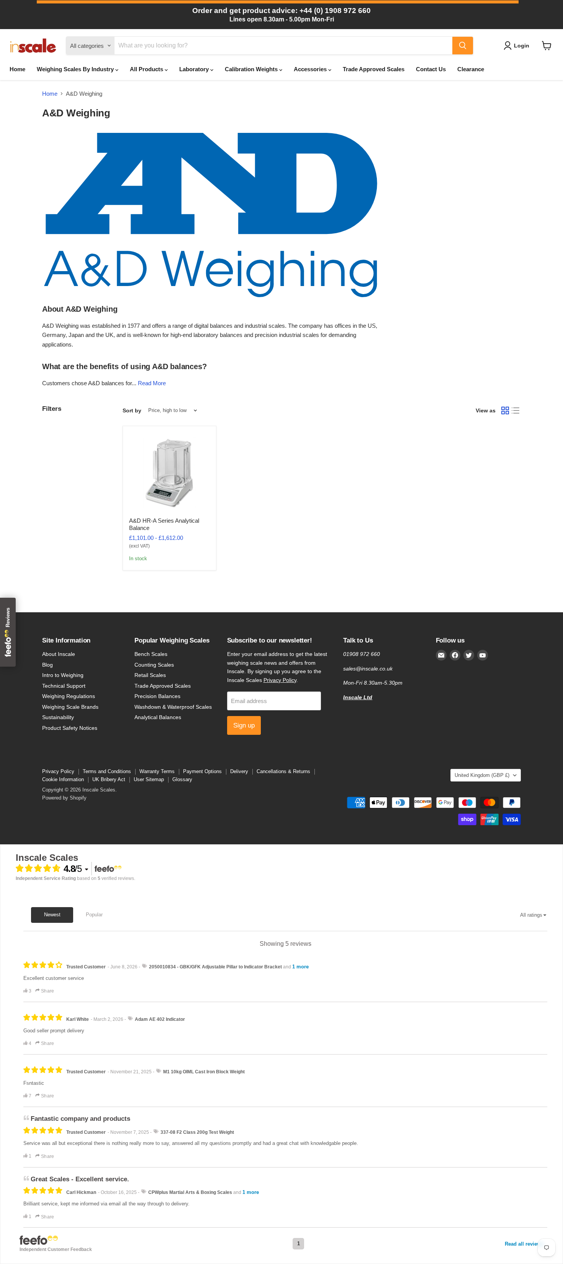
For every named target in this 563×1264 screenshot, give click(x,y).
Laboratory (194, 69)
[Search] (462, 45)
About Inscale (58, 654)
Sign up (244, 725)
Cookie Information (63, 779)
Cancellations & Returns (283, 771)
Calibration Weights (252, 69)
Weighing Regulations (68, 696)
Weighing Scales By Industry (76, 69)
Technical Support (63, 686)
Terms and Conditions (107, 771)
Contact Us (431, 69)
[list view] (516, 410)
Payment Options (202, 771)
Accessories (311, 69)
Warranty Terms (157, 771)
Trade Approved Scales (373, 69)
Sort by (132, 410)
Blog (47, 665)
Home (17, 69)
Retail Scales (150, 675)
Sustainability (58, 717)
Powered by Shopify (64, 798)
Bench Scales (150, 654)
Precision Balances (157, 696)
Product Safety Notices (69, 728)
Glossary (182, 779)
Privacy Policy (279, 680)
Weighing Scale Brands (70, 707)
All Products (147, 69)
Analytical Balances (157, 717)
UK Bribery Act (108, 779)
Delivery (239, 771)
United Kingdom (482, 775)
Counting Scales (154, 665)
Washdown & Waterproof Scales (173, 707)
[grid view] (505, 410)
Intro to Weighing (62, 675)
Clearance (470, 69)
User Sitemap (149, 779)
